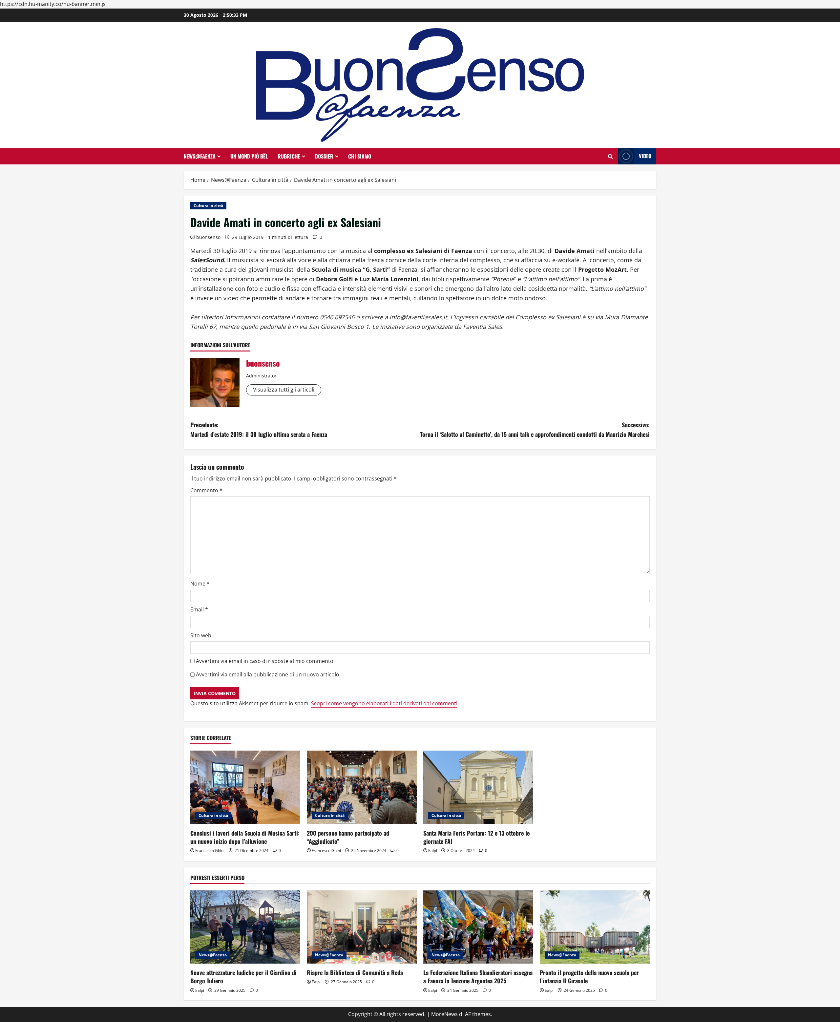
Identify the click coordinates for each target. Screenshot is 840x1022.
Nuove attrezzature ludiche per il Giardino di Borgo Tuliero (243, 976)
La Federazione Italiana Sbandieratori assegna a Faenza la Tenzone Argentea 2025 (478, 976)
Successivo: (535, 429)
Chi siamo (359, 156)
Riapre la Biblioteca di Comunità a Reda (355, 972)
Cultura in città (208, 205)
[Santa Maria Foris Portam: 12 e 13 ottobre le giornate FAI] (478, 787)
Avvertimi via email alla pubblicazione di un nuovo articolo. (268, 674)
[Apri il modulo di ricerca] (610, 156)
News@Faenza (200, 156)
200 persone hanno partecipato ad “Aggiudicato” (348, 837)
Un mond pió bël (249, 156)
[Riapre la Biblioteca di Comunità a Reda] (362, 927)
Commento (206, 490)
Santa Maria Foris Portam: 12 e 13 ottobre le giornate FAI (476, 837)
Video (645, 156)
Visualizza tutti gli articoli (283, 389)
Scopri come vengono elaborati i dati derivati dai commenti (384, 703)
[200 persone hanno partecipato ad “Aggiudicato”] (362, 787)
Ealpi (432, 850)
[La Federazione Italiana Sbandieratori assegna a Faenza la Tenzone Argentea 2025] (478, 927)
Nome (200, 583)
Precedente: (258, 429)
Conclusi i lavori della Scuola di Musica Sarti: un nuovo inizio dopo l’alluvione (245, 837)
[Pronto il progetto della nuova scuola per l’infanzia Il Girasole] (595, 927)
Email (199, 609)
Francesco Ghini (209, 850)
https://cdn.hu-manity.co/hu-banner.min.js (53, 4)
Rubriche (289, 156)
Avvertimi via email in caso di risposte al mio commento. (265, 661)
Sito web (200, 635)
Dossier (324, 156)
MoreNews (444, 1014)
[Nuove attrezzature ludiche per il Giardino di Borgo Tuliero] (245, 927)
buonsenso (208, 237)
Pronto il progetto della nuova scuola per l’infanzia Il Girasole (589, 976)
